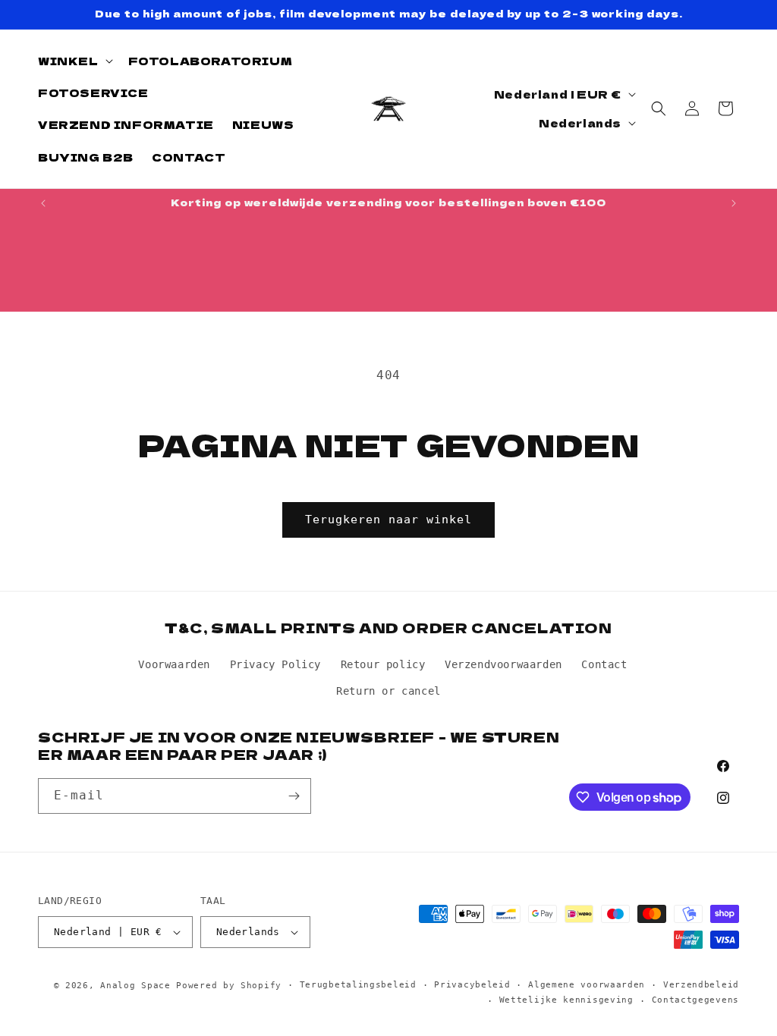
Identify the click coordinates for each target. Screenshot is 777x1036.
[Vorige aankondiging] (43, 203)
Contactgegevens (696, 1000)
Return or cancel (388, 691)
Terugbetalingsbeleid (358, 985)
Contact (604, 664)
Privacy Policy (275, 664)
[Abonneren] (293, 796)
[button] (74, 61)
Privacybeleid (472, 985)
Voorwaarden (174, 664)
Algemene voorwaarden (586, 985)
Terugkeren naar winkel (388, 519)
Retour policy (383, 664)
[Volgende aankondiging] (733, 203)
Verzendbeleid (701, 985)
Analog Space (135, 985)
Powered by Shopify (229, 985)
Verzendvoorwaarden (503, 664)
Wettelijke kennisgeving (566, 1000)
